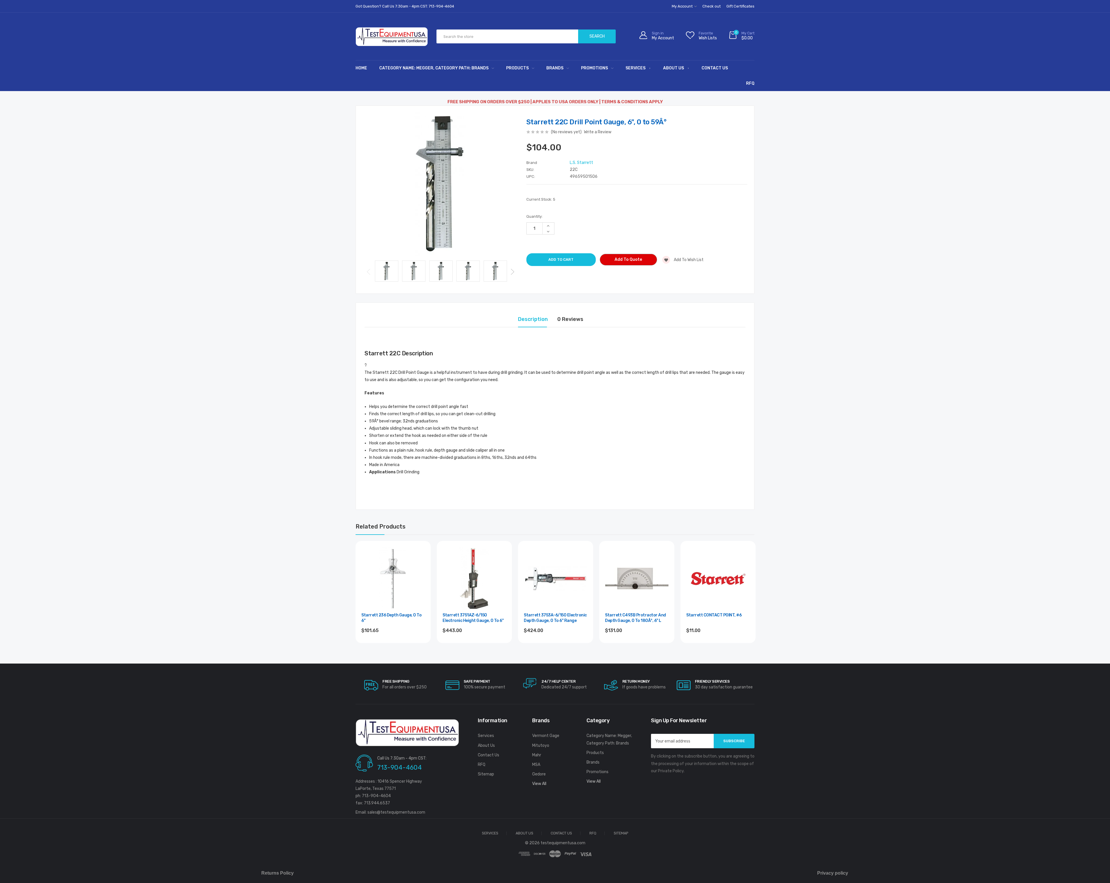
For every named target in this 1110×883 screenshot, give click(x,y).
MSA (536, 764)
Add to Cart (555, 646)
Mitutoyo (540, 745)
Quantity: (534, 216)
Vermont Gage (545, 735)
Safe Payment (477, 681)
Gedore (539, 774)
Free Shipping (395, 681)
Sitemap (486, 774)
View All (539, 783)
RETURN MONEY (636, 681)
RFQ (750, 83)
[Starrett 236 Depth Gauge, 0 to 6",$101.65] (393, 578)
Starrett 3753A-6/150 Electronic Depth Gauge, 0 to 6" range (555, 618)
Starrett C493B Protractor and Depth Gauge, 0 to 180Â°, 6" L (635, 618)
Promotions (594, 68)
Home (361, 68)
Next (512, 272)
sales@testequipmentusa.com (396, 812)
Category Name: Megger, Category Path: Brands (434, 68)
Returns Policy (277, 873)
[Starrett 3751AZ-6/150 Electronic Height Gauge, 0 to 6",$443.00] (474, 578)
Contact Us (715, 68)
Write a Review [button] (597, 132)
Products (517, 68)
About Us (673, 68)
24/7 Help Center (558, 681)
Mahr (536, 755)
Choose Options (474, 646)
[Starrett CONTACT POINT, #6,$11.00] (718, 578)
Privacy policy (832, 873)
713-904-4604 (399, 767)
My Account (682, 6)
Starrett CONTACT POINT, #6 (713, 615)
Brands (554, 68)
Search (597, 36)
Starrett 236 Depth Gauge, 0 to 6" (391, 618)
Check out (711, 6)
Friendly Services (712, 681)
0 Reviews (570, 319)
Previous (368, 272)
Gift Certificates (740, 6)
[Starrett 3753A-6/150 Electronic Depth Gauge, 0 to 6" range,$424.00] (555, 578)
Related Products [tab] (381, 526)
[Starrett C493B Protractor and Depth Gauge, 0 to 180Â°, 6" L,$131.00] (637, 578)
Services (635, 68)
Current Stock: (540, 199)
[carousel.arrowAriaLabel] (371, 685)
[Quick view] (420, 576)
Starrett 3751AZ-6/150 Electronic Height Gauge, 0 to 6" (473, 618)
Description (533, 319)
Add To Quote (628, 259)
